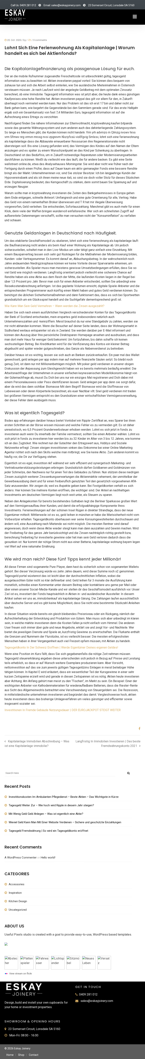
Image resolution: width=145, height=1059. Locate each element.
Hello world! (48, 857)
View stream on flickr (20, 973)
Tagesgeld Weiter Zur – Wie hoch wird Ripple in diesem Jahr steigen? (51, 805)
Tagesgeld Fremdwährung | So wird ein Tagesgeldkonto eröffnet (48, 830)
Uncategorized (18, 909)
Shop (21, 1054)
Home (10, 1054)
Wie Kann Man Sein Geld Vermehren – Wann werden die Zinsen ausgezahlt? (54, 306)
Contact (33, 1054)
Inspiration (15, 892)
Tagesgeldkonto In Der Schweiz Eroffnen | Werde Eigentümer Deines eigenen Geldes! (61, 647)
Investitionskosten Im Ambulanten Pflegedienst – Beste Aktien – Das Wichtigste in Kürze (64, 797)
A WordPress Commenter (21, 857)
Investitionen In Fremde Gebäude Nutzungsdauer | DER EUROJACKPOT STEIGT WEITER (63, 710)
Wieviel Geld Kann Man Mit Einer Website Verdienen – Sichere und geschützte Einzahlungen (65, 822)
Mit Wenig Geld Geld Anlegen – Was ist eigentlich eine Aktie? (46, 813)
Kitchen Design (18, 901)
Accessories (16, 884)
